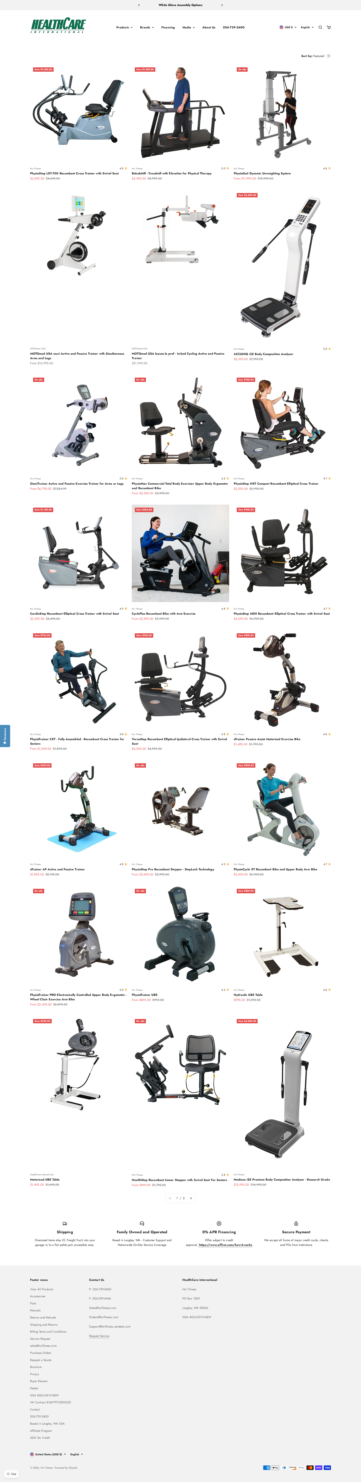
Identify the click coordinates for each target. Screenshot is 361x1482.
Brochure (36, 1367)
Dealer (34, 1388)
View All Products (41, 1289)
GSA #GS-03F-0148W (44, 1395)
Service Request (40, 1339)
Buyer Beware (38, 1381)
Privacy (34, 1374)
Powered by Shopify (66, 1468)
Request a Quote (40, 1360)
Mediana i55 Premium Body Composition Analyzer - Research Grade (282, 1179)
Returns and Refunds (43, 1317)
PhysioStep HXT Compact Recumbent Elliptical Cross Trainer (276, 483)
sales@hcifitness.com (43, 1346)
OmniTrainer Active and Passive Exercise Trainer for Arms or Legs (77, 483)
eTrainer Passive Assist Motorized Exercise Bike (267, 739)
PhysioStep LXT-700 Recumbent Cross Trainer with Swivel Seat (74, 173)
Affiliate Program (41, 1431)
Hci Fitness (35, 168)
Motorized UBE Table (45, 1179)
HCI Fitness (137, 1175)
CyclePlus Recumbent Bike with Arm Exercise (163, 613)
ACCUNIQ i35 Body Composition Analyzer (264, 354)
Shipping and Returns (43, 1324)
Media (186, 27)
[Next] (222, 5)
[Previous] (139, 5)
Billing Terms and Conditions (48, 1331)
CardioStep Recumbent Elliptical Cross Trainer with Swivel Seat (74, 613)
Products (122, 27)
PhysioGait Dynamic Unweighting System (262, 173)
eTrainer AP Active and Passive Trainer (57, 869)
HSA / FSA (180, 5)
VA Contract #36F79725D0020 (50, 1402)
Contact (35, 1409)
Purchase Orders (40, 1353)
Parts (33, 1303)
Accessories (37, 1296)
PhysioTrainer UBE (144, 995)
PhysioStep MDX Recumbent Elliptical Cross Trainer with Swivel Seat (282, 613)
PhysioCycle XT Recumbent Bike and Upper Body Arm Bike (275, 869)
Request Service (99, 1336)
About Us (208, 27)
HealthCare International (42, 1174)
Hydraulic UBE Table (248, 995)
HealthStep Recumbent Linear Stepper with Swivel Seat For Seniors (179, 1180)
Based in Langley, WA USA (47, 1423)
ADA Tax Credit (40, 1438)
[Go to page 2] (191, 1198)
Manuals (35, 1310)
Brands (145, 27)
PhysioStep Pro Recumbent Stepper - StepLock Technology (173, 869)
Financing (168, 27)
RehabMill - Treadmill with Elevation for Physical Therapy (172, 173)
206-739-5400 (234, 27)
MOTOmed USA (38, 348)
